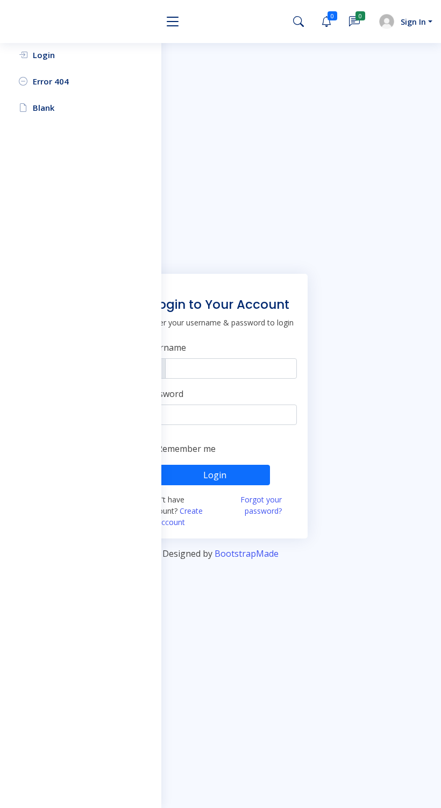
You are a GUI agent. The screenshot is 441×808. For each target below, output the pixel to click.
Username (165, 347)
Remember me (186, 449)
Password (163, 394)
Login (214, 475)
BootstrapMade (247, 553)
